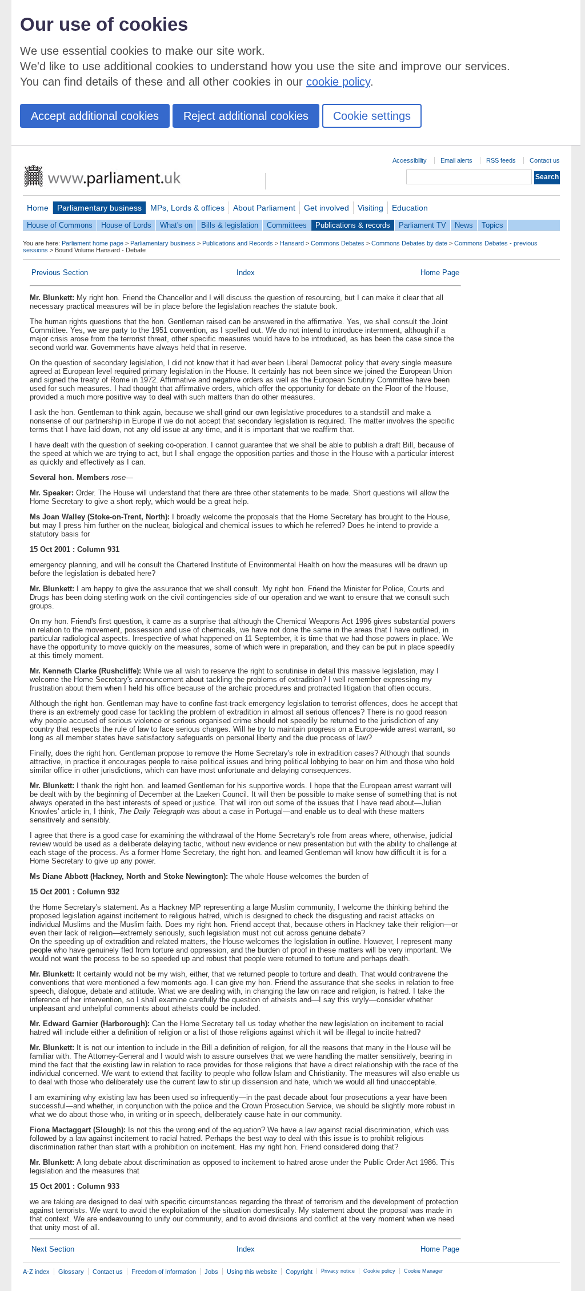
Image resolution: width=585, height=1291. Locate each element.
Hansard (292, 243)
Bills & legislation (229, 225)
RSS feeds (501, 160)
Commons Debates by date (409, 243)
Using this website (252, 1271)
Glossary (71, 1271)
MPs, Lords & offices (187, 207)
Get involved (326, 207)
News (464, 225)
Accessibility (409, 160)
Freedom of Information (163, 1271)
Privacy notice (338, 1271)
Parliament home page (92, 243)
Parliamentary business (99, 207)
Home (38, 207)
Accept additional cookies (95, 116)
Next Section (52, 1249)
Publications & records (352, 225)
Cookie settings (372, 116)
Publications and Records (237, 243)
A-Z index (36, 1271)
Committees (287, 225)
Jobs (211, 1271)
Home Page (439, 272)
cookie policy (338, 81)
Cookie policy (379, 1271)
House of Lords (126, 225)
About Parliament (264, 207)
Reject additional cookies (245, 116)
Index (246, 272)
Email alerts (456, 160)
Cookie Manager (423, 1271)
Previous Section (59, 272)
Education (410, 207)
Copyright (299, 1271)
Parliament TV (422, 225)
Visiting (370, 207)
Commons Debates (337, 243)
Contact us (545, 160)
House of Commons (60, 225)
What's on (176, 225)
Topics (492, 225)
